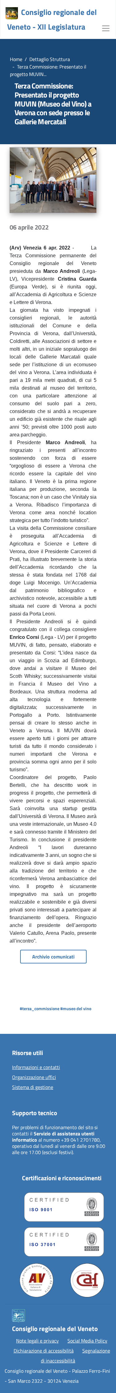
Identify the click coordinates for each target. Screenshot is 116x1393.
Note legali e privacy (37, 1340)
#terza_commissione (39, 1008)
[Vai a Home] (12, 13)
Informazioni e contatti (36, 1067)
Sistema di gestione (32, 1087)
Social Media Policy (87, 1340)
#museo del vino (75, 1008)
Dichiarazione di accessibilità (44, 1350)
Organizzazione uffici (34, 1077)
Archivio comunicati (53, 956)
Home (16, 59)
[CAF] (87, 1280)
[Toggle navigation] (105, 27)
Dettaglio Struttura (49, 59)
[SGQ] (61, 1205)
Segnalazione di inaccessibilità (75, 1355)
